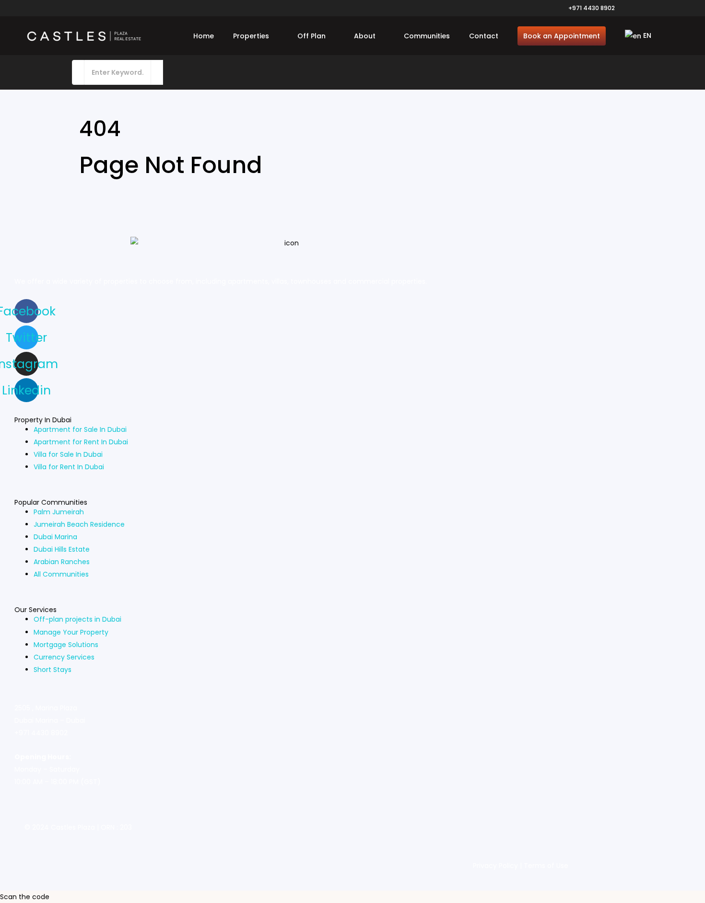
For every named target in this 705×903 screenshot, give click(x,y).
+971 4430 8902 (591, 8)
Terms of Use (546, 865)
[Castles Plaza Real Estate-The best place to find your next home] (84, 36)
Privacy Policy (495, 865)
